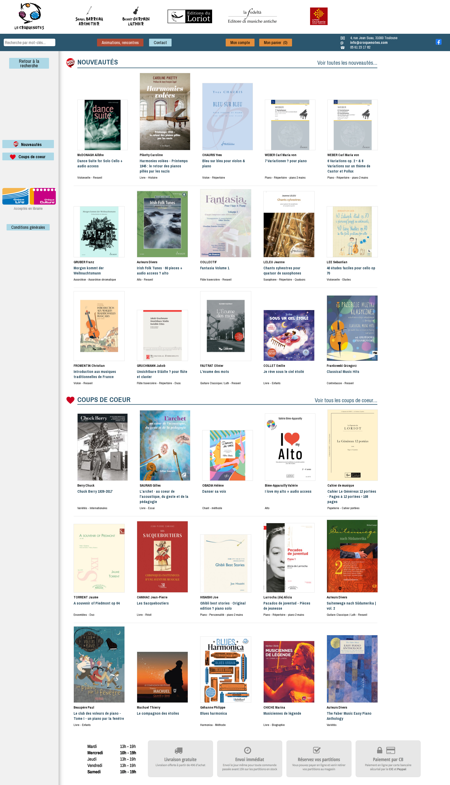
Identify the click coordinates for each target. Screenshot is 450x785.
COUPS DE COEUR (104, 399)
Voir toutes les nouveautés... (347, 62)
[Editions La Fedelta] (253, 26)
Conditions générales (28, 227)
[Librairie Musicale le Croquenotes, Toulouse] (190, 21)
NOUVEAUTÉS (97, 62)
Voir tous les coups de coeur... (346, 400)
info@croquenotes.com (369, 42)
